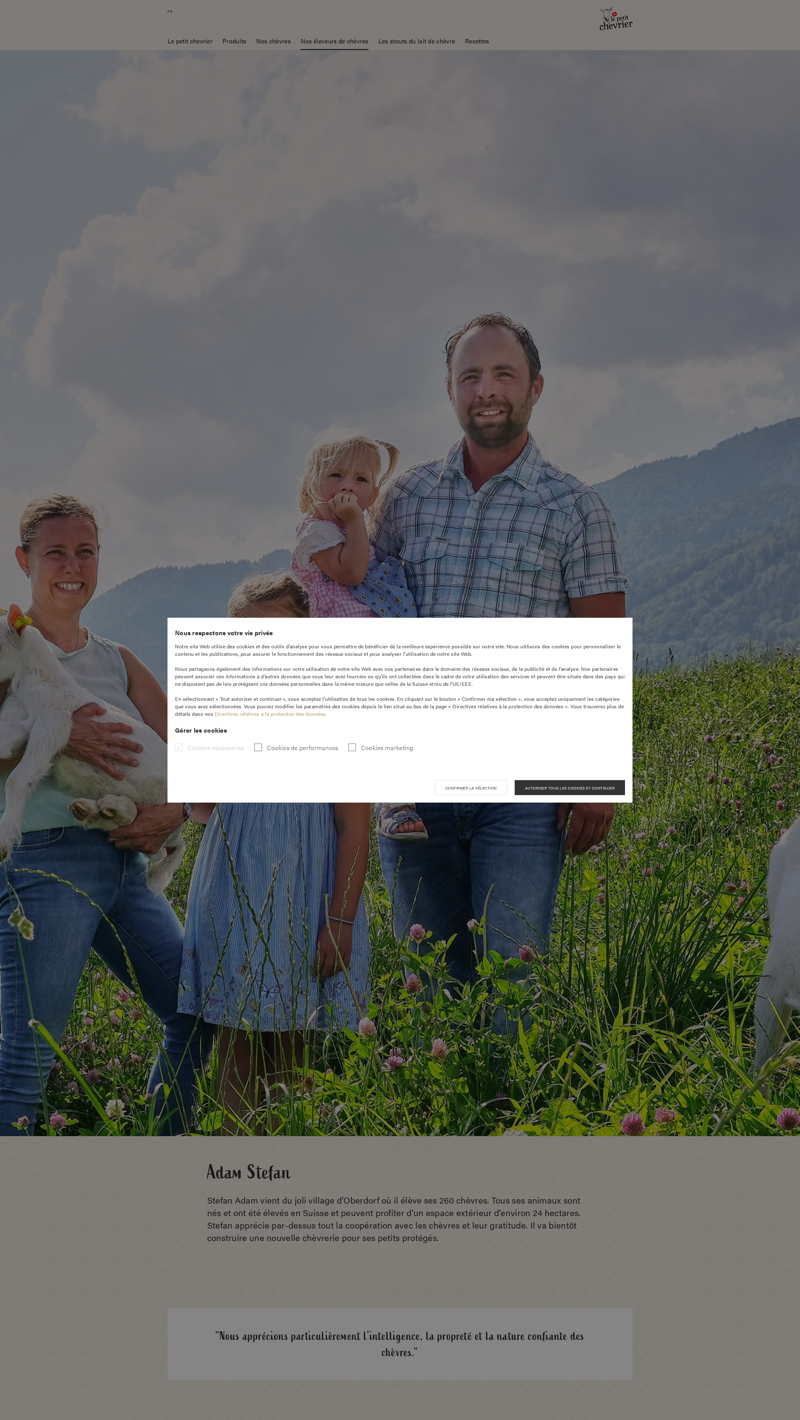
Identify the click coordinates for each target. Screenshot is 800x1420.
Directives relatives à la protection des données (270, 713)
